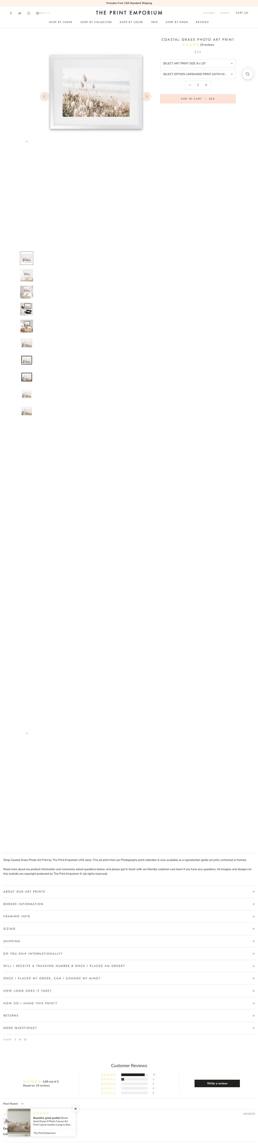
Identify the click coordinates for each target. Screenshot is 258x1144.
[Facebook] (10, 13)
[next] (146, 96)
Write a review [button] (217, 1083)
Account (209, 13)
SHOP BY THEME (61, 22)
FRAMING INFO (16, 916)
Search (225, 13)
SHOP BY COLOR (131, 22)
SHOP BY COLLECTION (96, 22)
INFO (154, 22)
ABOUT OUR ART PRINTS (24, 892)
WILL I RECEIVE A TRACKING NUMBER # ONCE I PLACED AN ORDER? (64, 966)
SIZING (9, 929)
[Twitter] (19, 13)
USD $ (42, 13)
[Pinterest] (37, 13)
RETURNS (11, 1015)
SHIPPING (12, 941)
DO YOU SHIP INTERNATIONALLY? (33, 954)
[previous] (44, 96)
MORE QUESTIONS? (20, 1028)
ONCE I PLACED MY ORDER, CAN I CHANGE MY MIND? (52, 978)
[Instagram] (28, 13)
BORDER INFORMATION (23, 904)
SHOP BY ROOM (177, 22)
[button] (191, 45)
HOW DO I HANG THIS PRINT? (30, 1003)
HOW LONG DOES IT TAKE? (27, 991)
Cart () (242, 13)
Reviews (202, 22)
